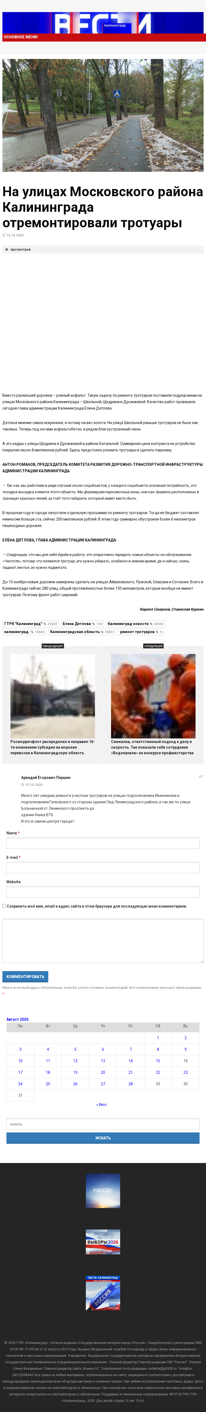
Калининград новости (135, 624)
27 (103, 1084)
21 (130, 1072)
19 (75, 1072)
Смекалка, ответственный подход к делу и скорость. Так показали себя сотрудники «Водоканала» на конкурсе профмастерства (152, 747)
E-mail (13, 857)
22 (158, 1072)
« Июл (101, 1104)
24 (20, 1084)
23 (185, 1072)
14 (130, 1061)
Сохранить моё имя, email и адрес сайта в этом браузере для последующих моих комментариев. (97, 906)
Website (13, 882)
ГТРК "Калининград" (30, 624)
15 (158, 1061)
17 (20, 1072)
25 (48, 1084)
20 (103, 1072)
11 (48, 1061)
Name (13, 833)
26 (75, 1084)
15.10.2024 (15, 235)
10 (20, 1061)
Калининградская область (82, 632)
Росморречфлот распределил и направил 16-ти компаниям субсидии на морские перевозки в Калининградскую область (52, 747)
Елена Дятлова (82, 624)
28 (130, 1084)
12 (75, 1061)
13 (103, 1061)
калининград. (24, 632)
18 (48, 1072)
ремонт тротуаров (141, 632)
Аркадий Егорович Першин (46, 777)
